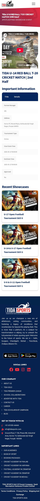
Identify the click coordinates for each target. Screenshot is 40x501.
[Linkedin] (29, 370)
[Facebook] (11, 370)
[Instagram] (23, 370)
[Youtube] (17, 370)
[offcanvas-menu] (33, 4)
